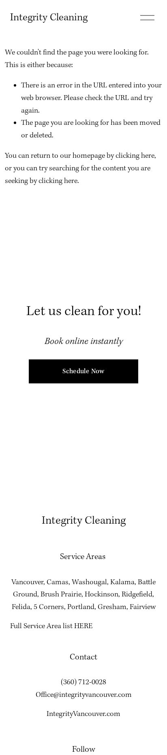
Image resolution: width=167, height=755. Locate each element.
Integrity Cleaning (49, 18)
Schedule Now (83, 371)
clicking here (135, 156)
